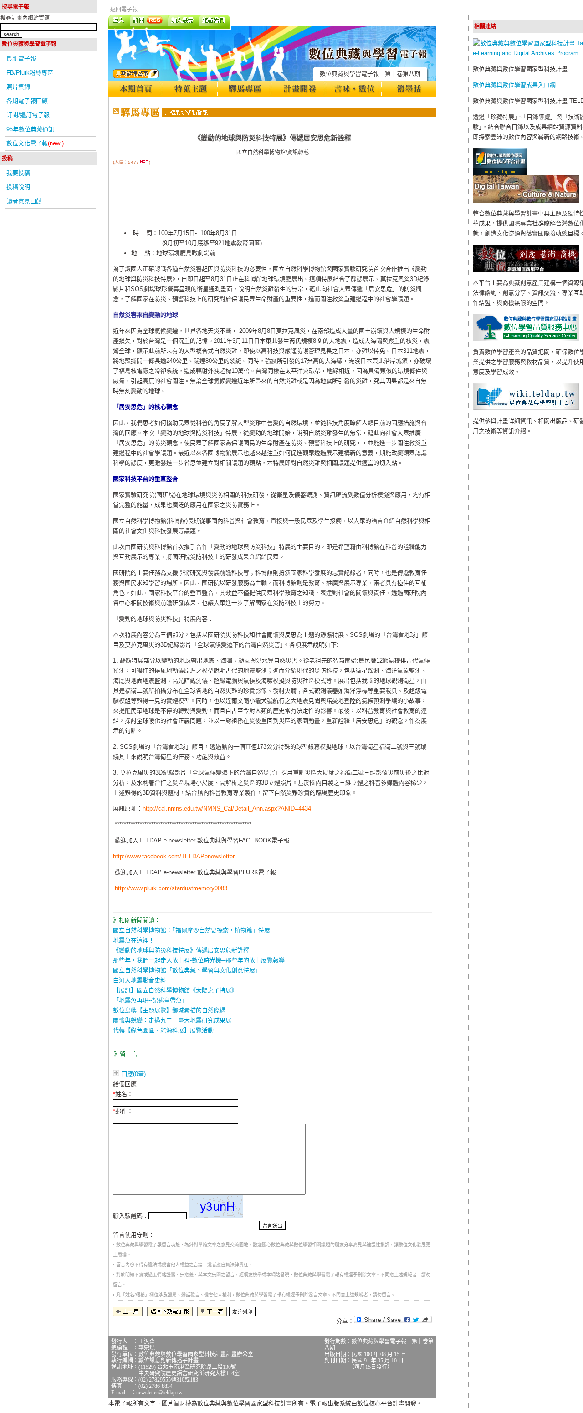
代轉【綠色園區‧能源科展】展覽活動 (163, 1030)
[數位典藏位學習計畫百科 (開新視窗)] (526, 408)
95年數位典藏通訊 (30, 129)
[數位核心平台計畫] (500, 173)
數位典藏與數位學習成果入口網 (514, 85)
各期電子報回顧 (27, 100)
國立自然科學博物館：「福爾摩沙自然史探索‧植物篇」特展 (191, 930)
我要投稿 (18, 172)
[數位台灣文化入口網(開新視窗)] (526, 200)
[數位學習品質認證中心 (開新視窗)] (526, 339)
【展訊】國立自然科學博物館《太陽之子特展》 (175, 990)
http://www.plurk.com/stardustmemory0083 (171, 888)
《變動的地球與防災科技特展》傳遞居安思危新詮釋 (181, 950)
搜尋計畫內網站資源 (25, 18)
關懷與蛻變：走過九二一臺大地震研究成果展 (172, 1020)
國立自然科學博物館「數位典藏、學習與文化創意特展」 (187, 970)
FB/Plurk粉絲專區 (29, 72)
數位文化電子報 (35, 143)
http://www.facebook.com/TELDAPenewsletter (174, 856)
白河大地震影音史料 (139, 980)
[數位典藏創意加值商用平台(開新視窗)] (526, 269)
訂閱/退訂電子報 (28, 115)
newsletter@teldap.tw (159, 1392)
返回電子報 (124, 9)
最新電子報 (21, 58)
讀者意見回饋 (24, 201)
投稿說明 (18, 187)
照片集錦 (18, 86)
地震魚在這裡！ (133, 940)
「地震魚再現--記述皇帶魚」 (150, 1000)
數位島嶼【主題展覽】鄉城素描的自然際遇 (169, 1010)
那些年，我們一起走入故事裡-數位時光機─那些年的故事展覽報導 (199, 960)
